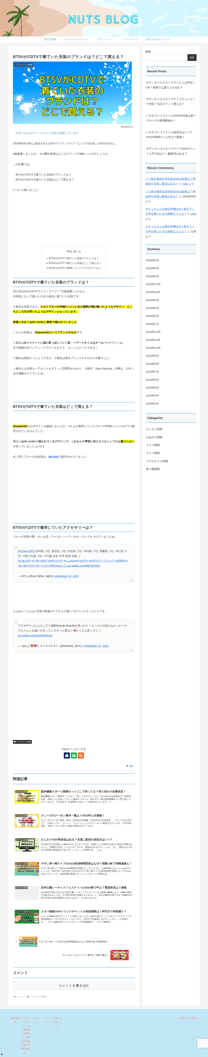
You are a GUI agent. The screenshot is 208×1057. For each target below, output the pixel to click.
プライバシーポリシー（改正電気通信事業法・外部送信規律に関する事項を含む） (25, 1035)
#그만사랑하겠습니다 (54, 565)
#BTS (43, 560)
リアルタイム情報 (23, 742)
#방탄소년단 (55, 560)
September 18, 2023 (66, 576)
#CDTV (83, 560)
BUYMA (54, 456)
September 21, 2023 (96, 645)
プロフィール (36, 1020)
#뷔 (37, 560)
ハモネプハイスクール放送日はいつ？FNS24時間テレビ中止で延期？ (169, 135)
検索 (148, 51)
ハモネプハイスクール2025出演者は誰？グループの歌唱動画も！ (171, 118)
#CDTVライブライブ (102, 560)
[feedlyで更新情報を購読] (74, 755)
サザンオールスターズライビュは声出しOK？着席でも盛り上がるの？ (170, 85)
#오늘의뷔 (24, 560)
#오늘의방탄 (26, 551)
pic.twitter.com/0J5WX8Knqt (35, 635)
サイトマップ (47, 1020)
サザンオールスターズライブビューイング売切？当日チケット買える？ (170, 101)
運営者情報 (15, 1020)
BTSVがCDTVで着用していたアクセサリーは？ (75, 268)
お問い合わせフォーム (57, 1022)
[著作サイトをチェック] (67, 755)
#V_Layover (71, 560)
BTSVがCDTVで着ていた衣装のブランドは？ (74, 258)
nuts (185, 183)
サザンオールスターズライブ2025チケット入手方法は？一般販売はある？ (171, 151)
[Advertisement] (74, 219)
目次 (69, 251)
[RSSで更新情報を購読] (81, 755)
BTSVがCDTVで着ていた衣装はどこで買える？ (75, 263)
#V (33, 560)
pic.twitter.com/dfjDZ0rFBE (84, 565)
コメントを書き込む (74, 985)
